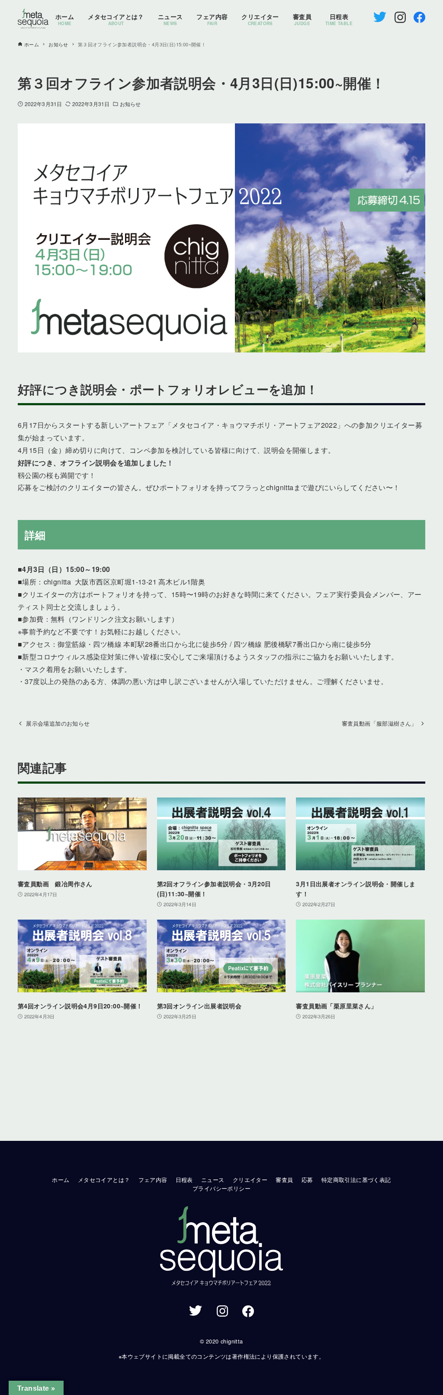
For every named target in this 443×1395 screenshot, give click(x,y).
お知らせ (130, 103)
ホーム (60, 1179)
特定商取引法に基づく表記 (356, 1179)
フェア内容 (152, 1179)
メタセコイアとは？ (104, 1179)
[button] (221, 1247)
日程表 (184, 1179)
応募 (307, 1179)
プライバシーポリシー (221, 1188)
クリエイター (250, 1179)
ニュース (213, 1179)
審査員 (284, 1179)
